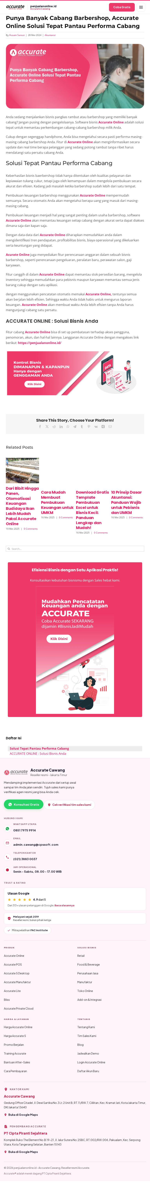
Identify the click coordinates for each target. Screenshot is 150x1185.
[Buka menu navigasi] (141, 7)
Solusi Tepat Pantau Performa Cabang (39, 748)
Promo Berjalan (14, 1044)
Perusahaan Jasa (87, 973)
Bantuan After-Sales (17, 1062)
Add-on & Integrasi (89, 999)
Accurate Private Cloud (18, 1008)
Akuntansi (50, 35)
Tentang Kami (86, 1027)
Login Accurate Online (91, 1062)
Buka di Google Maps (23, 1114)
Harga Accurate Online (18, 1027)
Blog (80, 1044)
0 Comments (31, 528)
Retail (81, 955)
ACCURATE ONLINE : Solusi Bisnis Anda (38, 753)
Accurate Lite (12, 991)
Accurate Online (14, 955)
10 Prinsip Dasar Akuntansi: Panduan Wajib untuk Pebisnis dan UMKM (126, 502)
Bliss (7, 999)
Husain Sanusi (17, 35)
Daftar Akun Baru (88, 1071)
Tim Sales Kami (86, 1036)
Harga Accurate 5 (15, 1036)
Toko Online (85, 991)
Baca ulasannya (64, 905)
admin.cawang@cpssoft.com (35, 844)
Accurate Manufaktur (17, 982)
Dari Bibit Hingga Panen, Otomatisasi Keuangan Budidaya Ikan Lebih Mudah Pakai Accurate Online (22, 506)
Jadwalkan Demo (88, 1053)
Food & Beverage (88, 964)
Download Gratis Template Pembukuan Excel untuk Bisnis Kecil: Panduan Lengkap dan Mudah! (92, 510)
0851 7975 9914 (24, 830)
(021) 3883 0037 (25, 859)
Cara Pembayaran (15, 1071)
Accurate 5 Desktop (16, 973)
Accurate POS (13, 964)
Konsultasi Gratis (26, 804)
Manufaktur (84, 982)
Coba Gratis (121, 7)
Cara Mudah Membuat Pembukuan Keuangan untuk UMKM (57, 502)
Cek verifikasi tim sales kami (71, 804)
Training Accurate (15, 1053)
